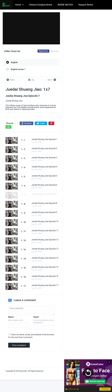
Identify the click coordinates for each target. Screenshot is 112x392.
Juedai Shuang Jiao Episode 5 (44, 176)
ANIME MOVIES (65, 4)
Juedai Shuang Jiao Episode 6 (44, 185)
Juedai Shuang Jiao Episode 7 (44, 194)
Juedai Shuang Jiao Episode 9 (44, 212)
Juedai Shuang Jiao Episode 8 (44, 203)
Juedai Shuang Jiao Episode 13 (44, 249)
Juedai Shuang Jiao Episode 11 (44, 230)
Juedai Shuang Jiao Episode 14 (44, 258)
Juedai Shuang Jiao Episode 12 (44, 240)
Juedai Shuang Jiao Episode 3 (44, 157)
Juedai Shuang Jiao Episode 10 (44, 221)
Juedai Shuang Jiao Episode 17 (44, 285)
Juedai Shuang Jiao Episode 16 (44, 276)
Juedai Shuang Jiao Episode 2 (44, 148)
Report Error (43, 51)
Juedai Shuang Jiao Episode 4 (44, 167)
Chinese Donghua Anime (40, 4)
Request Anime (85, 4)
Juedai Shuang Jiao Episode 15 (44, 267)
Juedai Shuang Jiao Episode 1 (44, 139)
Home (18, 4)
